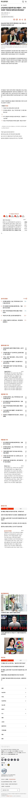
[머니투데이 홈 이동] (5, 747)
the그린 (3, 705)
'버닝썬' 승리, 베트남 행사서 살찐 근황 (11, 108)
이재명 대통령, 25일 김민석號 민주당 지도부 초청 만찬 (12, 675)
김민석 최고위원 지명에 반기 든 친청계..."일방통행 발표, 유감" (14, 514)
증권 (2, 688)
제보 (2, 734)
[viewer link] (25, 43)
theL (3, 696)
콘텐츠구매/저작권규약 (13, 784)
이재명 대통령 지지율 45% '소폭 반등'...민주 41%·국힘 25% (14, 523)
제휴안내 (6, 784)
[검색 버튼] (23, 1)
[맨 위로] (25, 792)
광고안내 (2, 784)
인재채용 (6, 779)
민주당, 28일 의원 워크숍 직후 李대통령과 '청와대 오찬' (12, 666)
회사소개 (2, 779)
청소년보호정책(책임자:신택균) (6, 781)
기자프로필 (4, 730)
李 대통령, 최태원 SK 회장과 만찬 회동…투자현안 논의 (12, 511)
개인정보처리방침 (12, 779)
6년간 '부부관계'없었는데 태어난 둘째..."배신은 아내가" (14, 120)
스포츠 (3, 722)
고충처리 (2, 786)
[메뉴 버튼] (25, 1)
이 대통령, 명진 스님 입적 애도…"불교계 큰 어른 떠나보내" (13, 663)
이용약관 (14, 781)
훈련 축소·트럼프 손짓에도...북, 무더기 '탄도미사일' (11, 526)
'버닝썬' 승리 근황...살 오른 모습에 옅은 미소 (12, 315)
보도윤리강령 (7, 786)
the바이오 (4, 701)
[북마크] (25, 19)
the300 (5, 5)
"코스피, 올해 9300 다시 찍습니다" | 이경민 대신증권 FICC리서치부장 (13, 633)
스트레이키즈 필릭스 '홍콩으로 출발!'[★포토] (10, 612)
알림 (2, 738)
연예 (2, 717)
